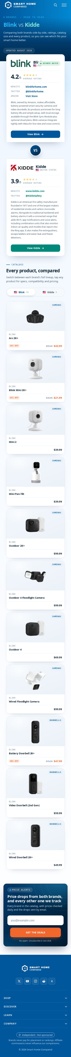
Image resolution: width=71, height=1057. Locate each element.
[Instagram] (35, 981)
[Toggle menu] (64, 5)
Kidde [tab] (52, 292)
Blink (34, 62)
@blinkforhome (34, 91)
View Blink (33, 134)
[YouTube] (27, 981)
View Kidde (33, 248)
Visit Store (32, 96)
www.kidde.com (35, 191)
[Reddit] (43, 981)
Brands (11, 17)
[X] (19, 981)
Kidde (41, 166)
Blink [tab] (24, 292)
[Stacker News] (51, 981)
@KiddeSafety (34, 195)
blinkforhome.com (36, 86)
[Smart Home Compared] (35, 968)
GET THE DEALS (35, 932)
